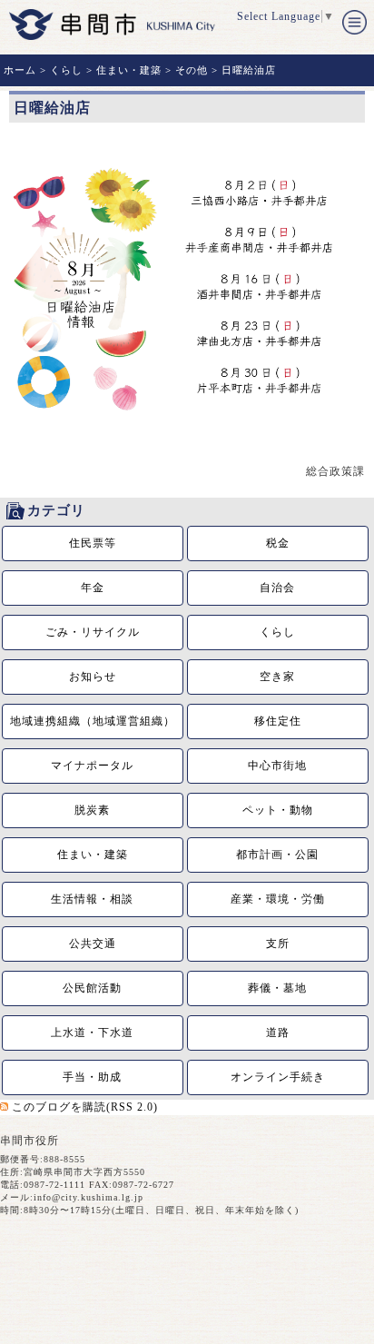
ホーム (20, 69)
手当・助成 (92, 1077)
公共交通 (92, 943)
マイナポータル (92, 765)
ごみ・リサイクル (92, 632)
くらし (66, 69)
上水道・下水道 (92, 1032)
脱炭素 (92, 810)
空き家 (277, 676)
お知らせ (92, 676)
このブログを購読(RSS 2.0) (85, 1107)
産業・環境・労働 (278, 899)
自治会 (277, 587)
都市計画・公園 (277, 854)
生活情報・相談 (92, 899)
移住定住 (277, 721)
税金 (278, 543)
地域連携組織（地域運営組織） (92, 721)
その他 (191, 69)
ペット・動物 (277, 810)
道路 (278, 1032)
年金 (92, 587)
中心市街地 (277, 765)
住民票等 (92, 543)
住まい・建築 (129, 69)
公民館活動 (92, 988)
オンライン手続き (278, 1077)
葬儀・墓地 (277, 988)
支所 (278, 943)
